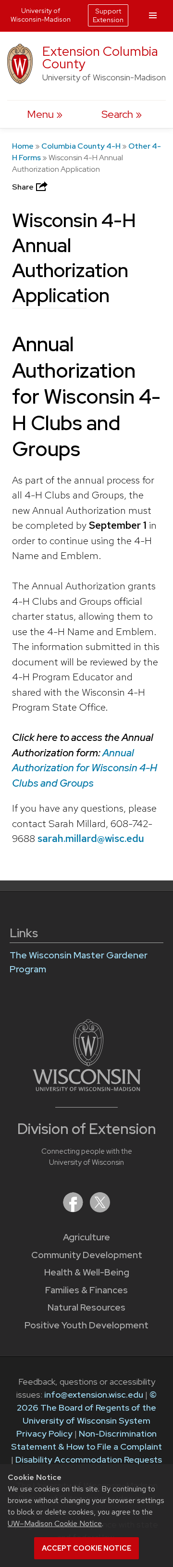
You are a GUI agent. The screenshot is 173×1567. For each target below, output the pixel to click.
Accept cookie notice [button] (86, 1548)
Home (23, 146)
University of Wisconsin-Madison (41, 15)
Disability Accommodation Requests (88, 1459)
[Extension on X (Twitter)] (100, 1209)
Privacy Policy (44, 1433)
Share (23, 187)
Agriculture (86, 1237)
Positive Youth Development (86, 1325)
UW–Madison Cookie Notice (55, 1523)
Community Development (86, 1255)
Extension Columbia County (100, 57)
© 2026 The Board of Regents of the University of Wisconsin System (87, 1407)
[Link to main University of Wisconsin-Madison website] (87, 1088)
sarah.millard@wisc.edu (90, 838)
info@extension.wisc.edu (93, 1394)
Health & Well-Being (86, 1272)
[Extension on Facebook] (74, 1209)
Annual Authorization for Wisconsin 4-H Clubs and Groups (84, 768)
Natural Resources (86, 1307)
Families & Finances (86, 1290)
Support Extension (108, 15)
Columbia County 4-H (81, 146)
